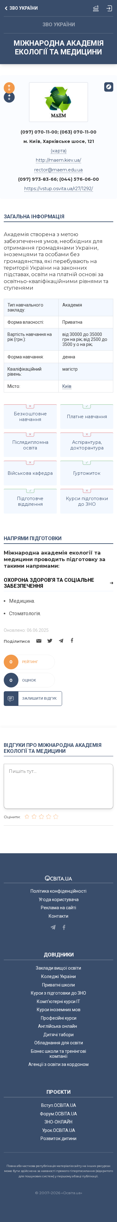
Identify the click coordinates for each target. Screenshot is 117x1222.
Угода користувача (59, 899)
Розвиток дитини (58, 1138)
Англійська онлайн (58, 1026)
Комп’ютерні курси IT (58, 1001)
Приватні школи (58, 984)
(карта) (58, 151)
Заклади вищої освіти (58, 968)
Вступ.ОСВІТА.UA (58, 1105)
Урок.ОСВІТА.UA (58, 1130)
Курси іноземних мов (58, 1009)
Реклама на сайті (58, 907)
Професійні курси (58, 1018)
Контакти (58, 916)
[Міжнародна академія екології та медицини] (58, 102)
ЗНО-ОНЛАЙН (58, 1121)
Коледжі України (58, 976)
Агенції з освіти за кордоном (58, 1064)
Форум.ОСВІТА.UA (58, 1113)
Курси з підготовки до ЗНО (58, 993)
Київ (66, 386)
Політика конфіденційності (58, 891)
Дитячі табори (58, 1034)
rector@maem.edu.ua (58, 170)
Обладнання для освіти (58, 1042)
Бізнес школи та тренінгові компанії (58, 1054)
